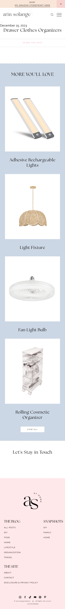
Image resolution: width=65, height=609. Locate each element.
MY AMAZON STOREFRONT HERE (32, 5)
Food (7, 537)
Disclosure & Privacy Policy (21, 582)
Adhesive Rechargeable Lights (33, 163)
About (8, 572)
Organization (12, 552)
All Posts (10, 527)
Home (7, 542)
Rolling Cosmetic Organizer (33, 415)
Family (47, 532)
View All (32, 429)
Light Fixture (32, 248)
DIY (6, 532)
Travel (8, 557)
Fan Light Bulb (32, 330)
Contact (9, 577)
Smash (35, 604)
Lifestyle (9, 547)
